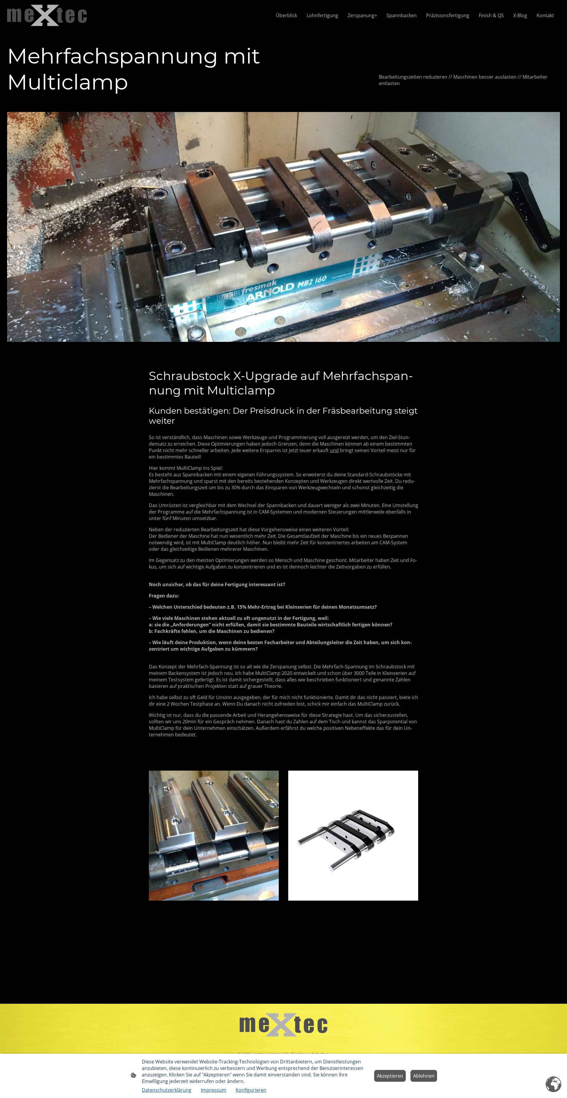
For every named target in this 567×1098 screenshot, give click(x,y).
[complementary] (554, 1085)
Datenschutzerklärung (166, 1090)
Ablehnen (423, 1076)
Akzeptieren (390, 1076)
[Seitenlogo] (47, 15)
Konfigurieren (251, 1090)
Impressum (213, 1090)
